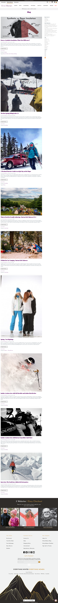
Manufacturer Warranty (29, 548)
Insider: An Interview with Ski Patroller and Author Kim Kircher (18, 393)
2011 (45, 55)
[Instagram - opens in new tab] (29, 553)
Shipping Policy (27, 543)
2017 (45, 52)
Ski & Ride (6, 125)
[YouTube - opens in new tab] (34, 553)
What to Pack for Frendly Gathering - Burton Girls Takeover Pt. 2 (18, 217)
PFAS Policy (43, 573)
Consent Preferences (29, 572)
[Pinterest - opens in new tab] (31, 553)
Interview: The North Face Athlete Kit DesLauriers (14, 482)
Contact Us (26, 538)
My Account (9, 538)
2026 (45, 50)
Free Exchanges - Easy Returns (29, 0)
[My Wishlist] (50, 2)
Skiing (45, 38)
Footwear (33, 5)
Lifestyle (39, 5)
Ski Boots (46, 48)
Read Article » (4, 48)
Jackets (15, 5)
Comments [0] (2, 50)
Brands (51, 5)
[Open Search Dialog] (47, 2)
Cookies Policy (16, 573)
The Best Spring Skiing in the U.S (10, 113)
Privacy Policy (11, 573)
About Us (45, 538)
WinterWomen (10, 2)
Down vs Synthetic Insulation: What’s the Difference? (15, 40)
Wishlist (8, 548)
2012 (45, 54)
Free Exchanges (10, 543)
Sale (56, 5)
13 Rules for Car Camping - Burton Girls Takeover (14, 260)
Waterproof (46, 44)
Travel (45, 21)
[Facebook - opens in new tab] (24, 553)
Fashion (5, 52)
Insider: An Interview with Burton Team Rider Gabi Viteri (16, 437)
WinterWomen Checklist (48, 543)
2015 (45, 53)
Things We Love (10, 350)
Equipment (45, 5)
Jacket (45, 45)
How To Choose (47, 43)
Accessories (26, 5)
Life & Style (6, 228)
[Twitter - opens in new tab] (27, 553)
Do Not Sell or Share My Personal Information (26, 573)
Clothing (46, 47)
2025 (45, 51)
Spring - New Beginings (7, 339)
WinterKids (3, 2)
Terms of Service (37, 573)
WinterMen (16, 2)
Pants (20, 5)
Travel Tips (46, 42)
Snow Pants (46, 46)
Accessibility (47, 573)
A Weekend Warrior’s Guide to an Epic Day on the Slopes (16, 171)
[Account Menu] (52, 2)
